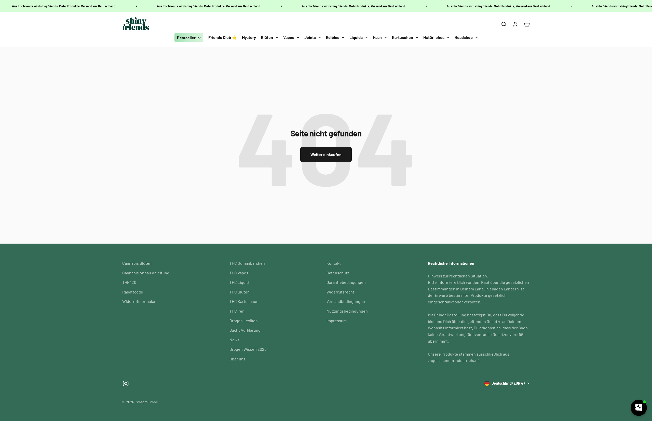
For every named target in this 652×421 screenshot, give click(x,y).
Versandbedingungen (346, 301)
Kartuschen (402, 37)
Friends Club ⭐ (222, 37)
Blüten (267, 37)
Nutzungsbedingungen (347, 310)
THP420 (129, 282)
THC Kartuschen (244, 301)
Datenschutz (338, 272)
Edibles (332, 37)
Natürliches (433, 37)
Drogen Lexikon (243, 320)
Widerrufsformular (139, 301)
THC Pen (236, 310)
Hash (377, 37)
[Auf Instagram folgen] (125, 383)
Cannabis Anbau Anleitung (145, 272)
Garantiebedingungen (346, 282)
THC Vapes (238, 272)
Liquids (356, 37)
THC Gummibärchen (247, 263)
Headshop (464, 37)
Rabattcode (132, 291)
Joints (310, 37)
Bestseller (186, 37)
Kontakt (334, 263)
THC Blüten (239, 291)
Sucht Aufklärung (245, 330)
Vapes (288, 37)
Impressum (337, 320)
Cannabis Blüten (137, 263)
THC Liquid (239, 282)
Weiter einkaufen (326, 154)
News (234, 339)
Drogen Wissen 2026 (247, 349)
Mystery (249, 37)
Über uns (237, 358)
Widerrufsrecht (340, 291)
